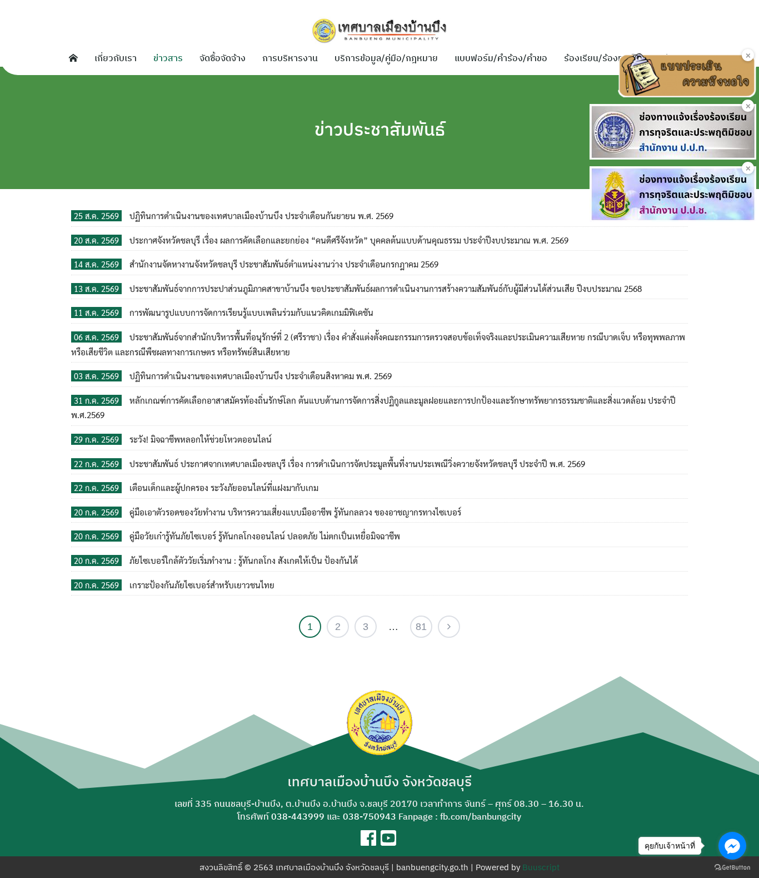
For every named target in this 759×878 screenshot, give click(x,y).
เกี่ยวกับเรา (115, 57)
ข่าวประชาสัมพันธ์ (379, 129)
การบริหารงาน (290, 57)
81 (421, 626)
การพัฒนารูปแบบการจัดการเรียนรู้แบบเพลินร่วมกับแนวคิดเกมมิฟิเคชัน (251, 312)
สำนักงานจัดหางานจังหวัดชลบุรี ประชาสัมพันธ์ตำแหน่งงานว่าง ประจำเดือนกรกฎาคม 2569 (283, 264)
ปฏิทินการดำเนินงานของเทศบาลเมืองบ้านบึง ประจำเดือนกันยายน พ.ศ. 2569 (261, 215)
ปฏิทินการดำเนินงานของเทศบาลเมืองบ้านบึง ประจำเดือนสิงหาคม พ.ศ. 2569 (260, 375)
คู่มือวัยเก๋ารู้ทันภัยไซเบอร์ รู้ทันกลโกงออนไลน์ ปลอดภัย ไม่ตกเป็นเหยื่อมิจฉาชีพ (264, 536)
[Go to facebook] (732, 846)
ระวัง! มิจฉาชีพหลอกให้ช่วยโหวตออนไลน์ (200, 439)
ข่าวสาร (168, 57)
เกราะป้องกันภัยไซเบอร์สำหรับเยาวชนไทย (201, 585)
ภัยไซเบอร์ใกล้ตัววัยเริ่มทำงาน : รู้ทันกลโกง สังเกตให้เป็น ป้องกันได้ (243, 560)
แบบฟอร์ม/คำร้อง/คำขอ (501, 57)
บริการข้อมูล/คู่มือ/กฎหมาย (386, 57)
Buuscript (541, 867)
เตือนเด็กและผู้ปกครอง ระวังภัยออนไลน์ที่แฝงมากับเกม (223, 487)
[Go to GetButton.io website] (732, 867)
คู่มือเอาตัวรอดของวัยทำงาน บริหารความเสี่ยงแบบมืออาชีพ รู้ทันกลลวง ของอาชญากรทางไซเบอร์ (295, 512)
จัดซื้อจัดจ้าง (222, 57)
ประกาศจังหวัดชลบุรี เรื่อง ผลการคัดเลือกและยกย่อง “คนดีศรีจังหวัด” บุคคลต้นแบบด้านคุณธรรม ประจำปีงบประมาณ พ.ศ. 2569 (348, 240)
